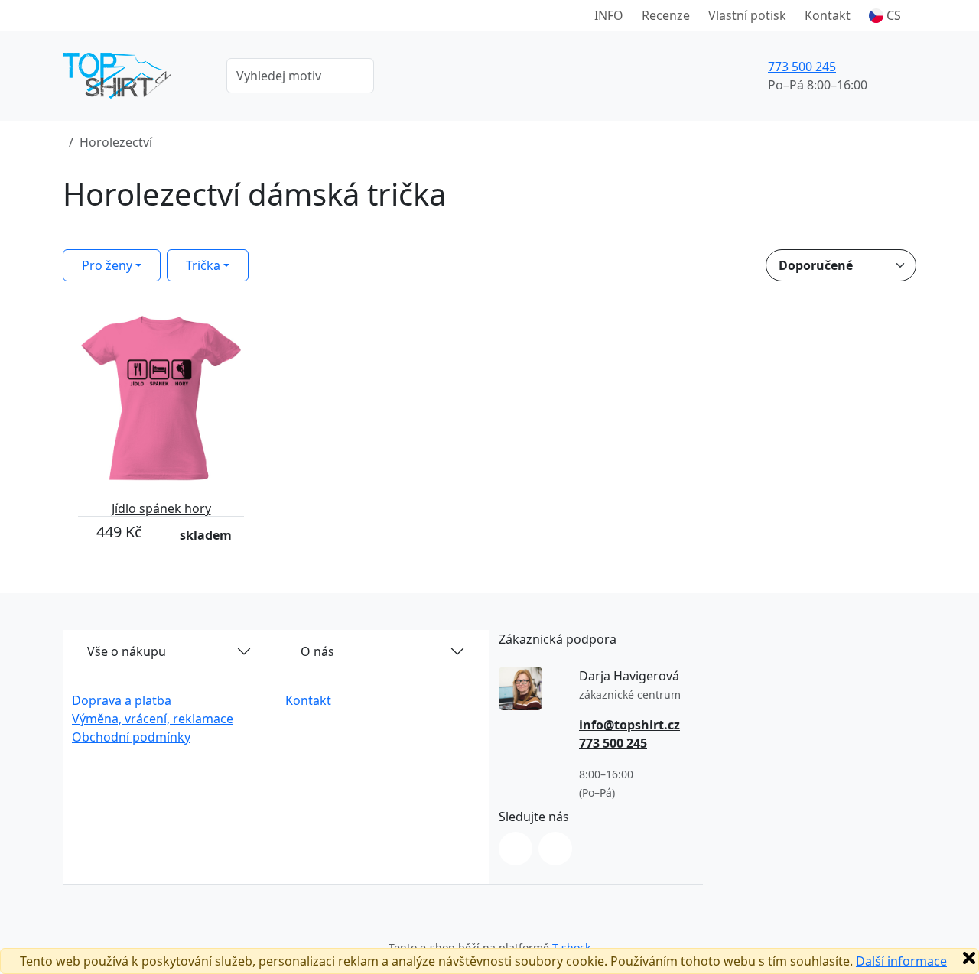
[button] (885, 15)
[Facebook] (555, 848)
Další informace (901, 961)
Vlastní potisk (747, 15)
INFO (608, 15)
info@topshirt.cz (629, 724)
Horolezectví (116, 142)
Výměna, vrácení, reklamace (152, 718)
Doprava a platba (121, 700)
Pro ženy (107, 265)
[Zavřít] (969, 958)
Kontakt (828, 15)
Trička (203, 265)
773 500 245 (802, 66)
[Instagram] (515, 848)
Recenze (666, 15)
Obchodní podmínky (131, 737)
